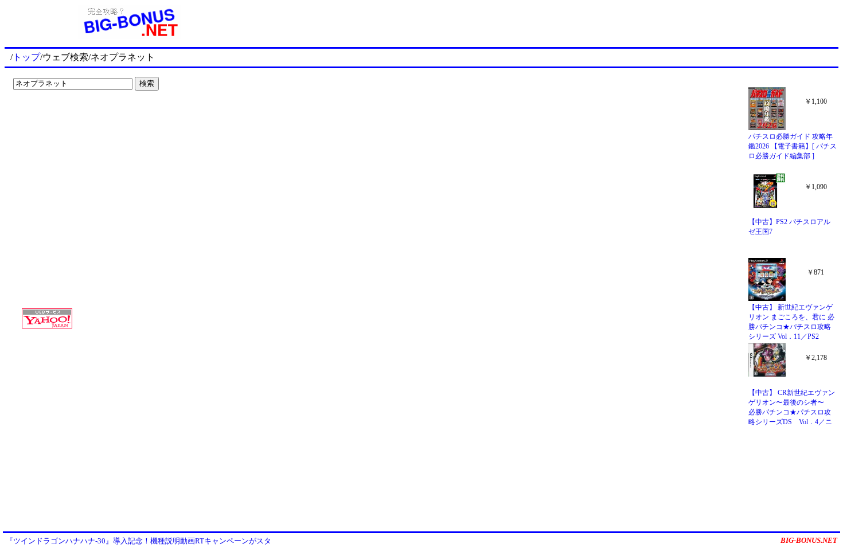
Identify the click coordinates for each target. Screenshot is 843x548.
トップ (26, 57)
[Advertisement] (80, 118)
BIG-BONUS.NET (808, 540)
